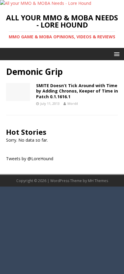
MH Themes (98, 180)
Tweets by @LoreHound (29, 158)
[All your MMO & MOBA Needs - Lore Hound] (45, 3)
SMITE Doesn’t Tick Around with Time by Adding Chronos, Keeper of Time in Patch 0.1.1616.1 (77, 91)
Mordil (72, 103)
